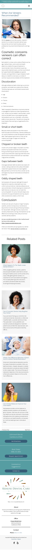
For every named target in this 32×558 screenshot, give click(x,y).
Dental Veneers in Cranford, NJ (19, 228)
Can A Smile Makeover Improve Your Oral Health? (14, 404)
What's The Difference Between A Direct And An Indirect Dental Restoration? (16, 358)
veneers (7, 40)
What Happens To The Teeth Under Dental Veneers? (14, 265)
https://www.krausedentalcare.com (11, 223)
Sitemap (19, 539)
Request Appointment (16, 456)
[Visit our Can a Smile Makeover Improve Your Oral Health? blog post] (16, 392)
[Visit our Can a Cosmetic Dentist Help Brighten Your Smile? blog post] (16, 299)
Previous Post (5, 430)
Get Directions (16, 441)
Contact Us (16, 471)
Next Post (27, 430)
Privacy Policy (14, 539)
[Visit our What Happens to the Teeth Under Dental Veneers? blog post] (16, 253)
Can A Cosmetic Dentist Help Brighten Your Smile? (15, 312)
